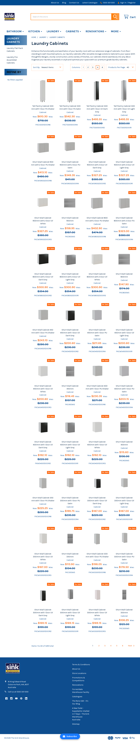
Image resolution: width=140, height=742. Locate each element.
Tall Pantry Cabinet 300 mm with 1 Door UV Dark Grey (97, 109)
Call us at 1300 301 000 (18, 692)
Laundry (53, 31)
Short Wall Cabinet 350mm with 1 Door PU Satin (70, 501)
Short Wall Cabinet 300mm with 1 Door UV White (97, 613)
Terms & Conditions (81, 664)
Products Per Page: (116, 67)
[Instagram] (11, 698)
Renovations (95, 31)
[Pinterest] (21, 698)
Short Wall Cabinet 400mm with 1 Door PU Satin (124, 389)
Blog (64, 3)
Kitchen (34, 31)
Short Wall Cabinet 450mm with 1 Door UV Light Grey (124, 333)
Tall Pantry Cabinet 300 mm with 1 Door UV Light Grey (124, 109)
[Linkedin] (26, 698)
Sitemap (76, 724)
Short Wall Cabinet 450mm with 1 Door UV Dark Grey (70, 333)
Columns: (76, 67)
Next (130, 646)
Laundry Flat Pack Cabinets (15, 49)
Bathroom (14, 31)
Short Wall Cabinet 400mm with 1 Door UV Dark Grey (43, 445)
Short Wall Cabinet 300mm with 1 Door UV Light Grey (70, 613)
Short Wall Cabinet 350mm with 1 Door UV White (43, 557)
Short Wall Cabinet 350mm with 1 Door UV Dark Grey (97, 501)
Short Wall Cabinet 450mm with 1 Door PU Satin (97, 333)
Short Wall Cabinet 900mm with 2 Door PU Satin (70, 165)
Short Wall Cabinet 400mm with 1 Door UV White (97, 445)
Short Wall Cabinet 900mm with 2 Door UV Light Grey (124, 165)
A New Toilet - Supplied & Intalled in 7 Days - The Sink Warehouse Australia (80, 714)
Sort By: (36, 67)
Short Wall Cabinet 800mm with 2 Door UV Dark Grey (43, 277)
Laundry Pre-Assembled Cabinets (12, 60)
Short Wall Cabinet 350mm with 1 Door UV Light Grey (124, 501)
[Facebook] (6, 698)
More (115, 31)
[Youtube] (16, 698)
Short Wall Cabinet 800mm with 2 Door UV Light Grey (70, 277)
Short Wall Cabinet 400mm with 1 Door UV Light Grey (70, 445)
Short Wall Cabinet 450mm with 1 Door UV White (43, 389)
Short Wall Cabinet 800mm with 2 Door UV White (97, 277)
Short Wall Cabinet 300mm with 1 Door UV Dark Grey (43, 613)
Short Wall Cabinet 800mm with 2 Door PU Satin (124, 221)
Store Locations (79, 673)
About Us (55, 3)
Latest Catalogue (89, 3)
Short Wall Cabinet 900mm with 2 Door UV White (43, 221)
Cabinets (72, 31)
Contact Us (74, 3)
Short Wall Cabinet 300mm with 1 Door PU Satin (124, 557)
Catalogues (77, 696)
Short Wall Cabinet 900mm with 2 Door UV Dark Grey (97, 165)
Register (132, 3)
